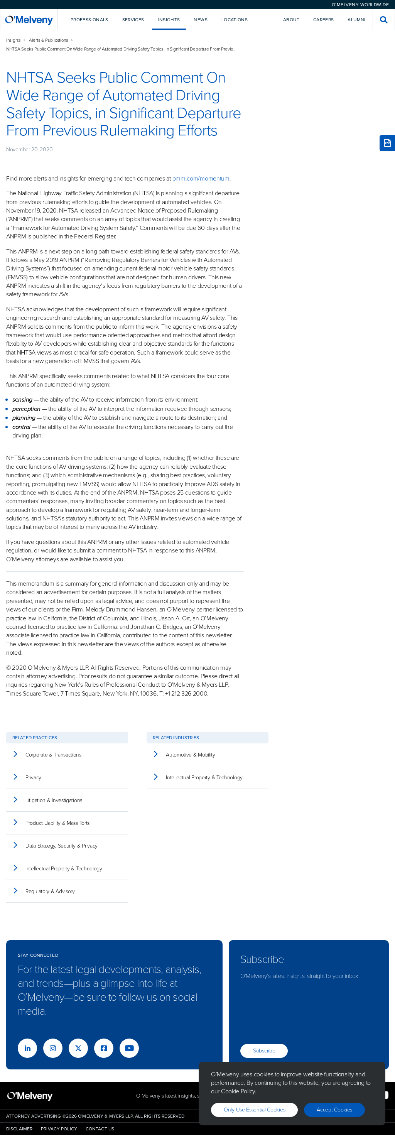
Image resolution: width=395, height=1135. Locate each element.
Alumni (356, 19)
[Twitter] (78, 1048)
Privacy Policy (59, 1128)
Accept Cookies (334, 1110)
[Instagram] (52, 1048)
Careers (323, 19)
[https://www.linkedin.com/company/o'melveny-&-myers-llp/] (27, 1048)
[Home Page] (29, 19)
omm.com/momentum (201, 178)
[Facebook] (103, 1048)
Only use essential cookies (254, 1110)
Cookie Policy (238, 1091)
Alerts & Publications (48, 40)
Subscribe (264, 1051)
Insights (13, 40)
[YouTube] (129, 1048)
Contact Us (100, 1128)
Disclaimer (19, 1128)
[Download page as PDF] (387, 143)
